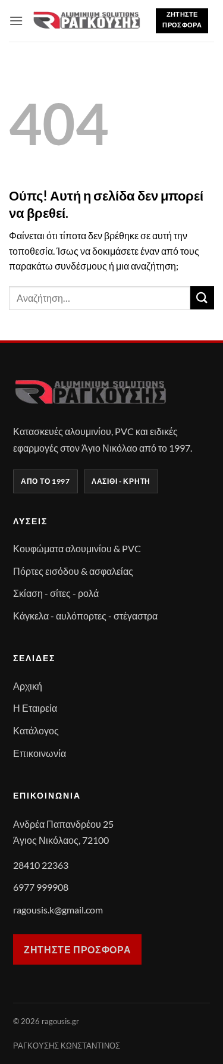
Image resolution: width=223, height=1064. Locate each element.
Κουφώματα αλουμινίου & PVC (77, 548)
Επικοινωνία (39, 753)
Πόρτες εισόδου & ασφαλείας (73, 571)
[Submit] (202, 297)
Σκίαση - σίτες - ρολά (56, 593)
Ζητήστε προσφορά (77, 949)
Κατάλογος (36, 730)
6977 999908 (40, 887)
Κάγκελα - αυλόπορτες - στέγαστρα (85, 615)
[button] (16, 20)
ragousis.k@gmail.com (58, 909)
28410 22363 (40, 865)
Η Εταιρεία (35, 707)
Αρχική (27, 685)
